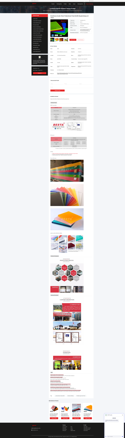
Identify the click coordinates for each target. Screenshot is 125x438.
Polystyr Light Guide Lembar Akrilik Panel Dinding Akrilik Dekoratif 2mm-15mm (65, 414)
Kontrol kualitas (64, 429)
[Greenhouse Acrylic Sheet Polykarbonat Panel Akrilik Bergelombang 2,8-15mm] (59, 28)
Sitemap (72, 429)
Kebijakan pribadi (73, 430)
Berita (71, 426)
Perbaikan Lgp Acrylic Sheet (81, 395)
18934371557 (40, 70)
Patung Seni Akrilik (36, 24)
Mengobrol (40, 73)
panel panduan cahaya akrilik (60, 395)
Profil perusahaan (64, 426)
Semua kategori (86, 430)
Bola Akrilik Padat (35, 47)
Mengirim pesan (57, 90)
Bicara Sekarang (80, 39)
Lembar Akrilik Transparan (37, 20)
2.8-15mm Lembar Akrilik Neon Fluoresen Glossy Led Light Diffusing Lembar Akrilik (54, 414)
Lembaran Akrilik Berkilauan (37, 37)
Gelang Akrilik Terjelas (36, 45)
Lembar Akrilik (35, 18)
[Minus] (122, 415)
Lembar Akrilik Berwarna (37, 22)
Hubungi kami (64, 430)
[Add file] (105, 436)
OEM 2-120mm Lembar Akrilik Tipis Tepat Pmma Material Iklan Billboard (76, 414)
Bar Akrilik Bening (35, 43)
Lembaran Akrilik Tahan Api (37, 41)
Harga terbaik (73, 39)
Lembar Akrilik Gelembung (37, 39)
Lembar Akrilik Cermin (36, 49)
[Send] (122, 436)
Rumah (44, 10)
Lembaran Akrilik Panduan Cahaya (51, 10)
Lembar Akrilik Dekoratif (36, 51)
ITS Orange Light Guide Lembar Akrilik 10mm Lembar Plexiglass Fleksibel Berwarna (87, 414)
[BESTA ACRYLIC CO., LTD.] (34, 426)
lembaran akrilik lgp (70, 395)
